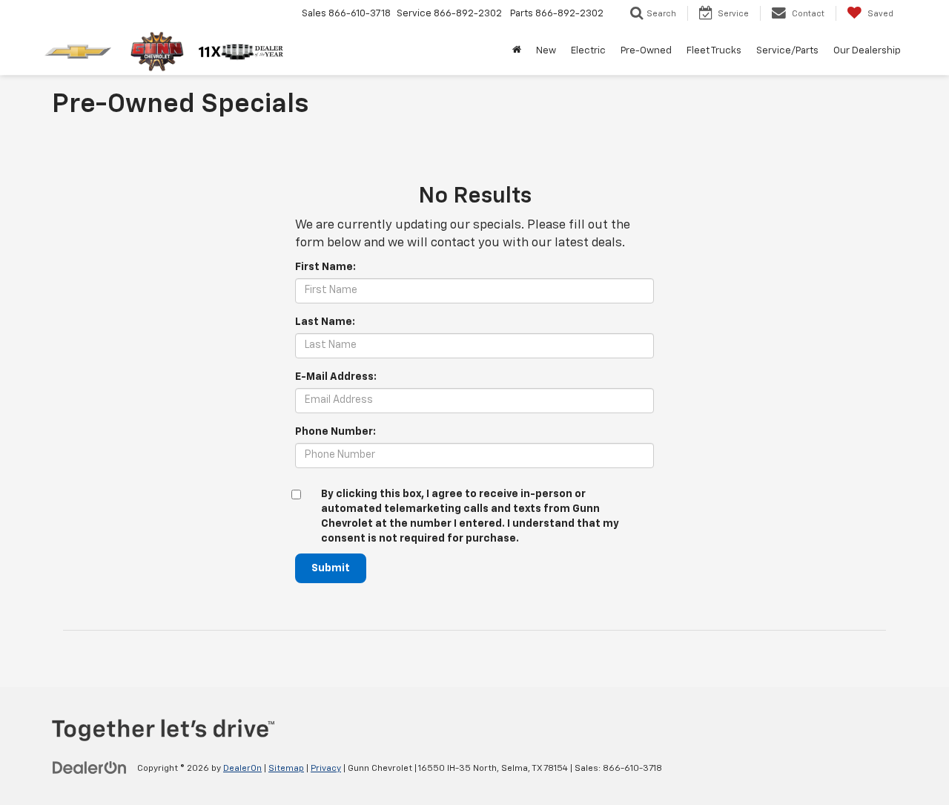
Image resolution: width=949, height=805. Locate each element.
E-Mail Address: (336, 377)
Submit (330, 568)
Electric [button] (588, 51)
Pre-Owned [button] (646, 51)
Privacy (326, 768)
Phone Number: (335, 432)
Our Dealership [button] (867, 51)
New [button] (546, 51)
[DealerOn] (90, 768)
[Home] (517, 51)
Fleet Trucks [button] (714, 51)
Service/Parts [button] (787, 51)
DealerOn (242, 768)
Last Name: (325, 322)
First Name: (325, 267)
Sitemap (286, 768)
